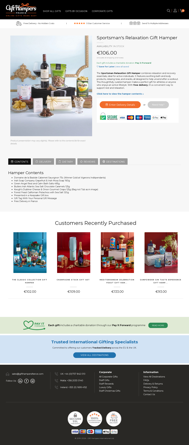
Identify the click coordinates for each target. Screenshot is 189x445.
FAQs (146, 380)
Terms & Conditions (153, 391)
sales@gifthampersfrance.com (27, 374)
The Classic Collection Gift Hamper (29, 281)
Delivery (44, 161)
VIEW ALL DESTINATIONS (95, 355)
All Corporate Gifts (108, 376)
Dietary (67, 161)
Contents (20, 161)
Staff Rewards (106, 383)
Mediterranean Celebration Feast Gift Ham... (117, 281)
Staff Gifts (104, 380)
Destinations (115, 161)
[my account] (175, 11)
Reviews (89, 161)
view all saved (122, 66)
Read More (158, 325)
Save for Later (106, 66)
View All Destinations (154, 376)
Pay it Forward (143, 63)
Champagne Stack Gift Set (73, 280)
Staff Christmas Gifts (109, 391)
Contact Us (149, 394)
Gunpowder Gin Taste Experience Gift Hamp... (160, 281)
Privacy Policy (150, 387)
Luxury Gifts (105, 387)
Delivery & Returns (153, 383)
